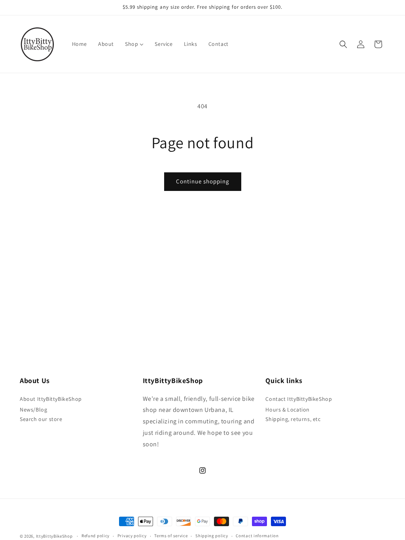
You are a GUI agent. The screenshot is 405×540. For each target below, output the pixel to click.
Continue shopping (202, 181)
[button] (343, 44)
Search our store (41, 419)
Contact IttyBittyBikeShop (298, 398)
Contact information (257, 535)
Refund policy (95, 535)
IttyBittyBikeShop (54, 536)
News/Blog (33, 409)
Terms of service (170, 535)
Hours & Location (287, 409)
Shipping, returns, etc (292, 419)
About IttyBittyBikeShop (51, 398)
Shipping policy (211, 535)
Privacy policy (132, 535)
